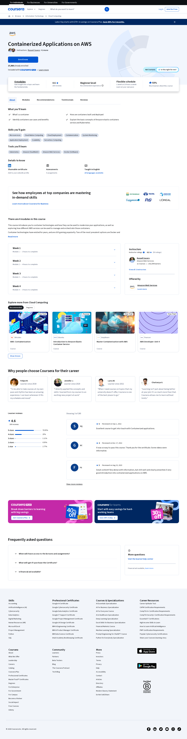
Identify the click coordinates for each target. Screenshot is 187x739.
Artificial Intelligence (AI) (18, 607)
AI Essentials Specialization (106, 603)
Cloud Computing (54, 16)
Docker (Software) (71, 152)
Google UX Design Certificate (63, 622)
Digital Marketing (15, 619)
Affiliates (99, 687)
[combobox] (74, 9)
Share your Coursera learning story (153, 638)
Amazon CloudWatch (31, 152)
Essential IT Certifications (149, 619)
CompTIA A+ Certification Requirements (155, 611)
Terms (98, 660)
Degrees (12, 683)
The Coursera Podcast (60, 668)
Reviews (84, 99)
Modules (26, 99)
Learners (55, 653)
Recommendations (45, 99)
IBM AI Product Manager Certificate (65, 630)
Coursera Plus (14, 672)
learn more (149, 568)
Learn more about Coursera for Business (30, 203)
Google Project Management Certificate (67, 619)
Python (11, 634)
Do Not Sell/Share (102, 694)
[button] (42, 9)
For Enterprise (14, 687)
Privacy (99, 664)
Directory (99, 683)
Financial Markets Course (105, 626)
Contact (99, 675)
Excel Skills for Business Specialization (110, 622)
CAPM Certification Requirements (152, 607)
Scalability (36, 140)
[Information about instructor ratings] (144, 252)
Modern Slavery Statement (106, 691)
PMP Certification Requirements (152, 630)
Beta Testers (57, 660)
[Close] (174, 22)
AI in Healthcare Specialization (107, 615)
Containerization (72, 135)
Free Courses (14, 706)
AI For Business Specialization (107, 607)
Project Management (16, 630)
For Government (15, 691)
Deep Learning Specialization (107, 619)
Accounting (13, 603)
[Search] (107, 9)
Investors (99, 656)
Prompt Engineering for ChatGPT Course (111, 634)
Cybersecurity (14, 611)
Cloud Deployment (54, 135)
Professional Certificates (18, 675)
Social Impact (14, 702)
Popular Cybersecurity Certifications (154, 634)
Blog (54, 664)
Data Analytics (14, 615)
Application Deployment (19, 140)
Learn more (44, 70)
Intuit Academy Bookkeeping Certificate (67, 638)
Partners (55, 656)
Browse (18, 16)
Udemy (11, 710)
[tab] (16, 308)
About (12, 99)
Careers (12, 664)
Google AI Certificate (60, 603)
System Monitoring (90, 135)
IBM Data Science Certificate (63, 634)
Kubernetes (14, 152)
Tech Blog (56, 672)
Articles (99, 679)
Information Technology (35, 16)
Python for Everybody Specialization (110, 638)
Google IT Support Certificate (63, 615)
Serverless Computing (52, 140)
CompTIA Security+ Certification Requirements (157, 615)
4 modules (20, 81)
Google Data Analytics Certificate (64, 611)
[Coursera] (16, 9)
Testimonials (67, 99)
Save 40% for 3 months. (114, 22)
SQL (10, 638)
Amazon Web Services (51, 152)
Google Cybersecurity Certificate (65, 607)
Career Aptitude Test (148, 603)
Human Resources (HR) (17, 622)
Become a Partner (15, 698)
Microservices (15, 135)
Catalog (11, 668)
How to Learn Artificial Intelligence (153, 626)
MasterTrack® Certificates (18, 679)
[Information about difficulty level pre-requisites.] (102, 85)
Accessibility (101, 672)
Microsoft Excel (14, 626)
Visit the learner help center (140, 559)
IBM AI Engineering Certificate (63, 626)
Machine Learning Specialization (108, 630)
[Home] (9, 16)
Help (97, 668)
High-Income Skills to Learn (150, 622)
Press (98, 653)
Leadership (13, 660)
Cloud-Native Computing (34, 135)
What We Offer (14, 656)
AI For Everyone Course (105, 611)
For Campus (13, 694)
